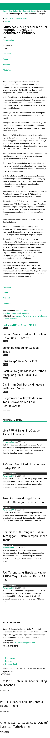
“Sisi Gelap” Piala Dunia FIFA (20, 361)
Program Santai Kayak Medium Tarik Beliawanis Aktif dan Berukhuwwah (22, 402)
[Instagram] (15, 652)
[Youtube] (36, 653)
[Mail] (20, 653)
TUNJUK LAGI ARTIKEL (25, 325)
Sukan (33, 11)
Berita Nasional (8, 440)
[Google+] (10, 653)
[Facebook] (5, 653)
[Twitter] (30, 653)
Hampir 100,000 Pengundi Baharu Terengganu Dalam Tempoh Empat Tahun (25, 536)
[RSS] (25, 653)
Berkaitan (8, 325)
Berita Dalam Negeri (9, 473)
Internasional (7, 507)
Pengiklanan (10, 658)
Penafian (8, 661)
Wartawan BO (8, 40)
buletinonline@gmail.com (25, 643)
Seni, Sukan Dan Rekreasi (19, 11)
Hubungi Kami (11, 664)
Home (5, 11)
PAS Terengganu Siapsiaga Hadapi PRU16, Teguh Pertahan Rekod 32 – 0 (24, 576)
